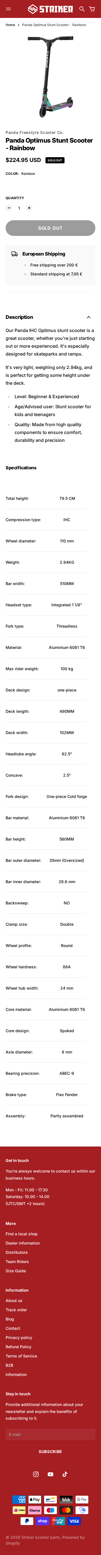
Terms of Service (21, 1356)
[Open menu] (8, 9)
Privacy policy (19, 1337)
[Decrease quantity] (9, 208)
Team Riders (17, 1261)
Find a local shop (22, 1233)
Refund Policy (18, 1346)
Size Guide (16, 1270)
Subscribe (50, 1451)
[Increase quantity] (29, 208)
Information (16, 1374)
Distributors (17, 1252)
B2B (9, 1365)
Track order (16, 1309)
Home (10, 25)
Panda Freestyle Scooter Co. (35, 132)
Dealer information (23, 1243)
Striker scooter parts (41, 1537)
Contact (13, 1328)
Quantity (15, 198)
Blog (10, 1319)
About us (14, 1300)
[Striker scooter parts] (50, 9)
